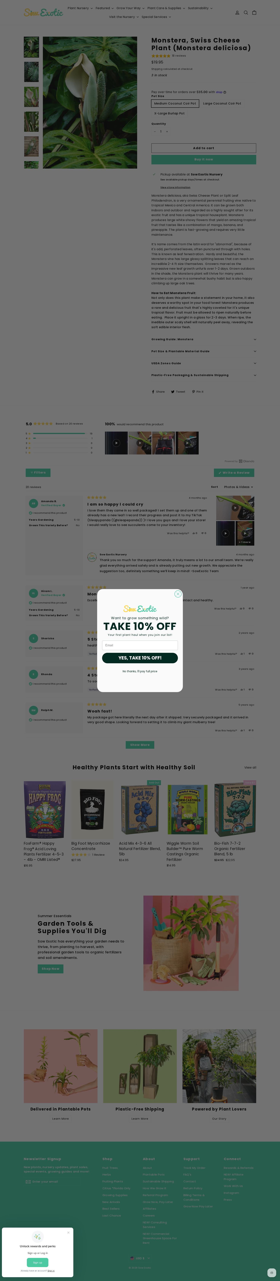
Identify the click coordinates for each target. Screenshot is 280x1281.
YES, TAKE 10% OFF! (140, 658)
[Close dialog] (178, 594)
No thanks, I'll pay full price (140, 671)
